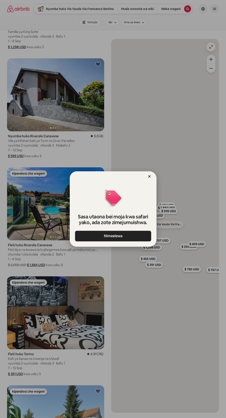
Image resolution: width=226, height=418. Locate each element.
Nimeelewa (113, 236)
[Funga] (149, 176)
